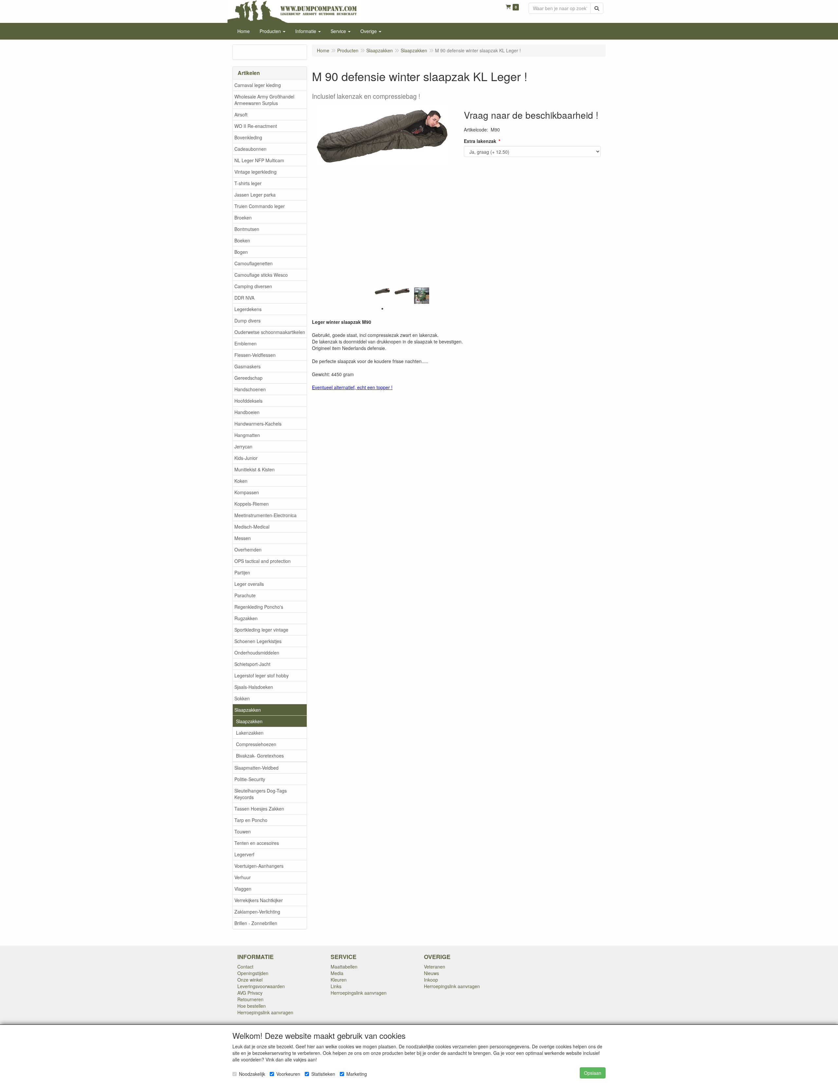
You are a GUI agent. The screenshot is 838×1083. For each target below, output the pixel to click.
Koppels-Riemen (251, 503)
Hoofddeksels (248, 400)
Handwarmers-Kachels (258, 423)
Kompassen (246, 492)
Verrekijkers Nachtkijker (258, 900)
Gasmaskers (247, 366)
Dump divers (247, 320)
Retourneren (250, 999)
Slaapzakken (247, 710)
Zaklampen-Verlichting (257, 911)
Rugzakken (246, 618)
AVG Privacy (250, 992)
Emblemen (245, 343)
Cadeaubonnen (250, 149)
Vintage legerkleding (255, 171)
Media (337, 973)
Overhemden (248, 549)
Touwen (242, 831)
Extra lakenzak (480, 141)
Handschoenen (250, 389)
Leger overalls (249, 584)
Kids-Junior (246, 458)
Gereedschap (248, 378)
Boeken (242, 240)
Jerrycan (243, 446)
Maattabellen (344, 966)
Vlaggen (242, 888)
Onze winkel (250, 979)
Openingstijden (252, 973)
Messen (242, 538)
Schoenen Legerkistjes (258, 641)
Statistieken (323, 1074)
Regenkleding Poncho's (258, 606)
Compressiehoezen (256, 744)
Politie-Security (249, 779)
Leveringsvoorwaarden (261, 986)
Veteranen (434, 966)
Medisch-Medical (251, 526)
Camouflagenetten (253, 263)
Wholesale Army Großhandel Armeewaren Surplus (264, 99)
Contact (245, 966)
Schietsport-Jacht (252, 664)
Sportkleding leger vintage (261, 629)
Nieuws (431, 973)
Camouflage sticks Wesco (261, 274)
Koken (240, 481)
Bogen (241, 252)
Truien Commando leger (259, 206)
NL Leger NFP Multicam (259, 160)
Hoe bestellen (251, 1006)
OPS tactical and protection (262, 561)
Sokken (242, 698)
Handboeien (247, 412)
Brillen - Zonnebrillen (255, 923)
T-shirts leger (248, 183)
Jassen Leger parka (255, 194)
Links (336, 986)
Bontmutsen (246, 229)
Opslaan (592, 1073)
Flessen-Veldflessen (255, 355)
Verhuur (242, 877)
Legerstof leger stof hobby (261, 675)
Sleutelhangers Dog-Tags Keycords (260, 793)
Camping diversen (253, 286)
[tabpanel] (382, 291)
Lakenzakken (250, 732)
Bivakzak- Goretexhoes (260, 755)
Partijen (242, 572)
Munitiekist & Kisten (254, 469)
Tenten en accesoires (256, 843)
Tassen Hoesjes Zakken (259, 808)
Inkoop (431, 979)
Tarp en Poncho (250, 820)
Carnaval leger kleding (257, 85)
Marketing (356, 1074)
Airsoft (240, 114)
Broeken (243, 217)
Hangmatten (247, 435)
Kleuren (339, 979)
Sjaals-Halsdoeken (253, 687)
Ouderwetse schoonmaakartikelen (269, 332)
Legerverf (244, 854)
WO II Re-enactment (255, 126)
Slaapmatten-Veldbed (256, 767)
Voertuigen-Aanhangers (258, 866)
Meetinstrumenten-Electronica (265, 515)
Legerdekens (248, 309)
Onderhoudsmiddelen (256, 652)
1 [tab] (382, 309)
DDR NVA (244, 297)
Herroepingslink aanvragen (265, 1012)
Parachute (245, 595)
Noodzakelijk (252, 1074)
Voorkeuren (288, 1074)
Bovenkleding (248, 137)
